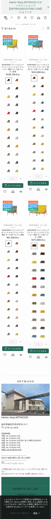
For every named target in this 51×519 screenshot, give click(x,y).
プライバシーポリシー (20, 513)
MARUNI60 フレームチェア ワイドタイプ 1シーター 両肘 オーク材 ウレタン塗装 (38, 67)
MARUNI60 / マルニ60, (13, 60)
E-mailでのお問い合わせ (14, 463)
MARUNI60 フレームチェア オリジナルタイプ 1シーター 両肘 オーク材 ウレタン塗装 (12, 232)
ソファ (12, 62)
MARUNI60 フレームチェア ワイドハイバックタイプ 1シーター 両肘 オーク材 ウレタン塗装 (12, 68)
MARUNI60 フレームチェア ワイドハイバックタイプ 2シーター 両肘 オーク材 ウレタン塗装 (38, 233)
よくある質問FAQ (31, 469)
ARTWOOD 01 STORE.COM (12, 18)
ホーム (18, 24)
